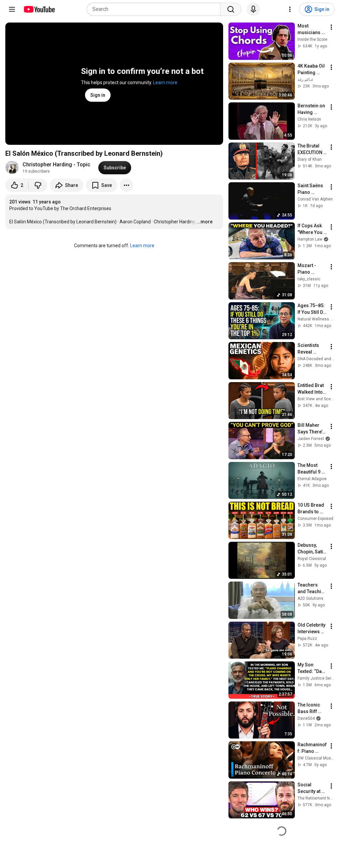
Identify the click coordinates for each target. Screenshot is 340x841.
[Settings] (290, 9)
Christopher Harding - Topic (56, 164)
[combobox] (155, 9)
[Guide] (12, 9)
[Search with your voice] (253, 9)
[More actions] (126, 185)
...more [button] (204, 221)
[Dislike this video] (38, 185)
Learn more (165, 82)
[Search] (230, 9)
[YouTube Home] (39, 9)
